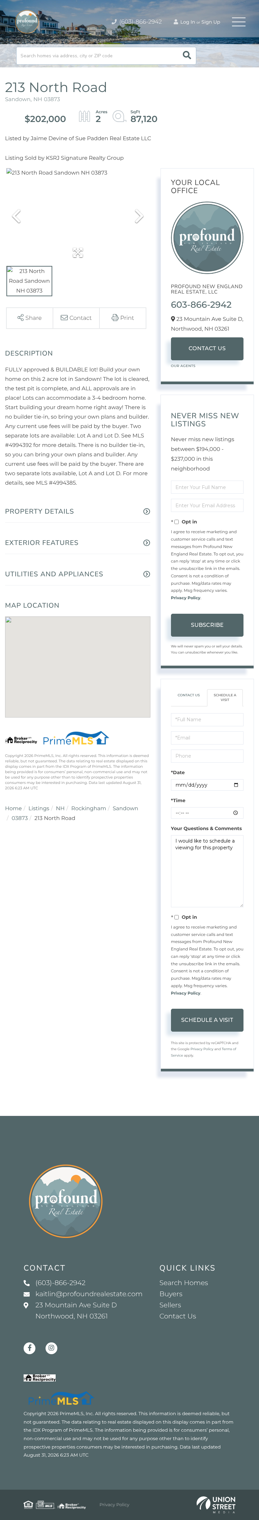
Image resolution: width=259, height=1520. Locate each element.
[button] (187, 56)
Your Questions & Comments (206, 828)
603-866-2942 (201, 304)
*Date (178, 772)
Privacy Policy (185, 598)
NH (60, 808)
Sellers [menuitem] (170, 1305)
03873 (20, 818)
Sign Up (210, 22)
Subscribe (207, 625)
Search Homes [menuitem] (184, 1283)
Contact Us (207, 348)
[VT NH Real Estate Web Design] (216, 1504)
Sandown (125, 808)
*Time (178, 800)
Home (13, 808)
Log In (187, 22)
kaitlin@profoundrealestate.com (89, 1294)
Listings (38, 808)
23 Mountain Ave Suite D (76, 1310)
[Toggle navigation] (239, 22)
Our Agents (183, 366)
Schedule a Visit (225, 697)
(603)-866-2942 (140, 22)
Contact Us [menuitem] (178, 1316)
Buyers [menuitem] (171, 1294)
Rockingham (88, 808)
